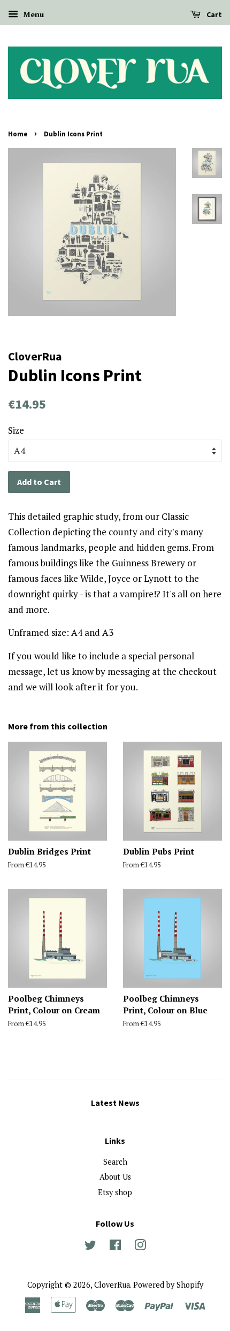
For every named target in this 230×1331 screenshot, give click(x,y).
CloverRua (112, 1285)
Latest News (115, 1102)
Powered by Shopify (168, 1285)
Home (17, 133)
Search (115, 1162)
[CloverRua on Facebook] (115, 1247)
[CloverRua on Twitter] (90, 1247)
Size (16, 430)
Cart (213, 14)
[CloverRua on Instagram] (140, 1247)
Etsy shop (115, 1192)
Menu (32, 14)
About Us (115, 1177)
